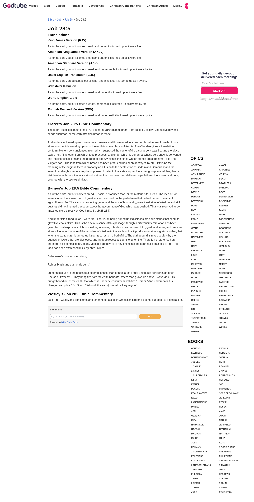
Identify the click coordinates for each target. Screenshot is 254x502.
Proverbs (225, 389)
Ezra (194, 380)
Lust (221, 255)
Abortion (196, 165)
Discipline (225, 201)
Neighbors (225, 273)
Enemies (223, 206)
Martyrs (196, 264)
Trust (222, 322)
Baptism (196, 179)
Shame (223, 304)
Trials (195, 322)
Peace (195, 286)
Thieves (223, 318)
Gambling (224, 223)
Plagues (196, 291)
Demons (195, 197)
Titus (222, 469)
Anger (223, 165)
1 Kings (195, 371)
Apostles (224, 170)
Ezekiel (223, 402)
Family (222, 210)
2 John (195, 487)
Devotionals (96, 5)
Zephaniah (225, 425)
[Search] (186, 6)
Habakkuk (197, 425)
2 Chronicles (227, 375)
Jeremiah (224, 398)
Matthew (224, 434)
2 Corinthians (199, 452)
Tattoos (223, 313)
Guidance (224, 232)
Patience (224, 282)
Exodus (223, 348)
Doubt (195, 206)
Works (223, 327)
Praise (223, 291)
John (194, 443)
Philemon (196, 474)
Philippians (225, 456)
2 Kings (223, 371)
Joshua (223, 357)
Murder (196, 273)
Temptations (198, 318)
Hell (194, 241)
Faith (194, 210)
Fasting (195, 215)
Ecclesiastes (199, 393)
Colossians (198, 461)
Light (222, 250)
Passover (197, 282)
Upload (60, 5)
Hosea (223, 407)
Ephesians (197, 456)
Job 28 (68, 19)
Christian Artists (157, 5)
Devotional (198, 201)
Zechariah (225, 429)
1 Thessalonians (229, 461)
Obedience (225, 277)
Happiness (197, 237)
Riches (195, 300)
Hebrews (224, 474)
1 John (223, 483)
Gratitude (197, 232)
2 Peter (195, 483)
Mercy (223, 264)
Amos (222, 411)
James (195, 478)
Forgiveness (226, 219)
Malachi (196, 434)
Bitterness (197, 183)
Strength (225, 309)
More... (177, 5)
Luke (222, 438)
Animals (196, 170)
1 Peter (223, 478)
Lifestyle (196, 250)
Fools (194, 219)
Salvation (225, 300)
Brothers (225, 183)
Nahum (223, 420)
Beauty (223, 179)
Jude (194, 492)
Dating (195, 192)
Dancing (224, 188)
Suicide (195, 313)
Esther (195, 384)
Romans (196, 447)
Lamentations (199, 402)
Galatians (225, 452)
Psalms (195, 389)
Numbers (224, 353)
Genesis (195, 348)
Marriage (225, 259)
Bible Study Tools (69, 322)
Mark (194, 438)
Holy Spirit (225, 241)
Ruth (222, 362)
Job (59, 19)
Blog (47, 5)
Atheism (223, 174)
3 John (223, 487)
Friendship (197, 223)
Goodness (225, 228)
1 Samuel (196, 366)
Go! (150, 316)
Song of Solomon (229, 393)
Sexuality (197, 304)
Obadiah (196, 416)
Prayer (195, 295)
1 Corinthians (227, 447)
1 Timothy (224, 465)
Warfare (196, 327)
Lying (194, 259)
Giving (194, 228)
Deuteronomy (199, 357)
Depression (226, 197)
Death (222, 192)
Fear (222, 215)
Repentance (226, 295)
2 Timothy (196, 469)
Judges (195, 362)
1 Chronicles (199, 375)
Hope (194, 246)
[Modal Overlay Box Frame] (219, 86)
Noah (194, 277)
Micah (194, 420)
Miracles (196, 268)
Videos (33, 5)
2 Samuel (224, 366)
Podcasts (76, 5)
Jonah (223, 416)
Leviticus (196, 353)
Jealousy (224, 246)
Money (223, 268)
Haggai (195, 429)
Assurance (198, 174)
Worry (195, 331)
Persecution (226, 286)
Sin (193, 309)
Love (194, 255)
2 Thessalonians (201, 465)
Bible (51, 19)
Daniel (195, 407)
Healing (223, 237)
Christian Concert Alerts (125, 5)
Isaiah (194, 398)
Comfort (196, 188)
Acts (222, 443)
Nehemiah (224, 380)
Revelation (225, 492)
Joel (194, 411)
